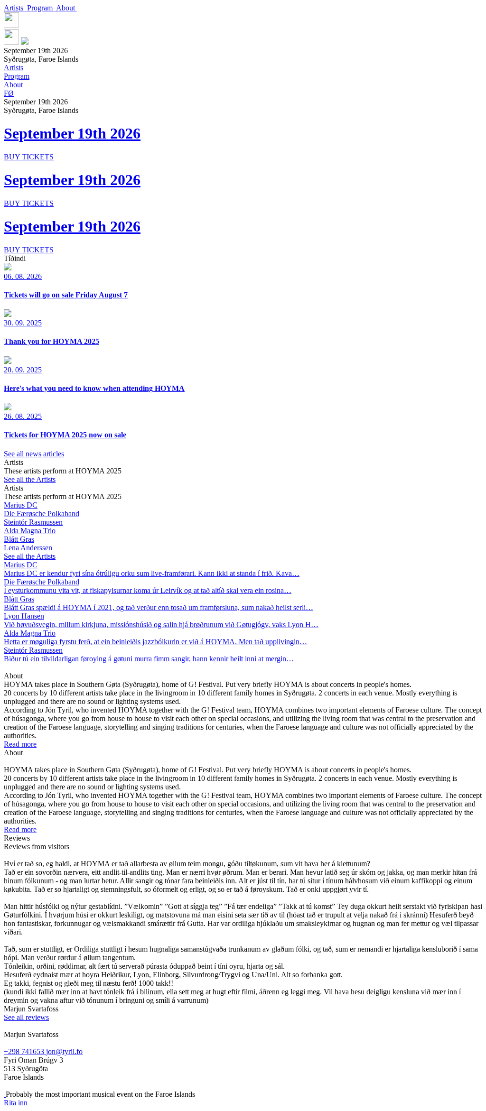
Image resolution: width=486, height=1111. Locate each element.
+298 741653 (25, 1051)
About (66, 8)
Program (41, 8)
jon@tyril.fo (64, 1051)
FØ (9, 93)
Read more (20, 744)
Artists (15, 8)
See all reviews (26, 1017)
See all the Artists (30, 479)
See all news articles (34, 454)
